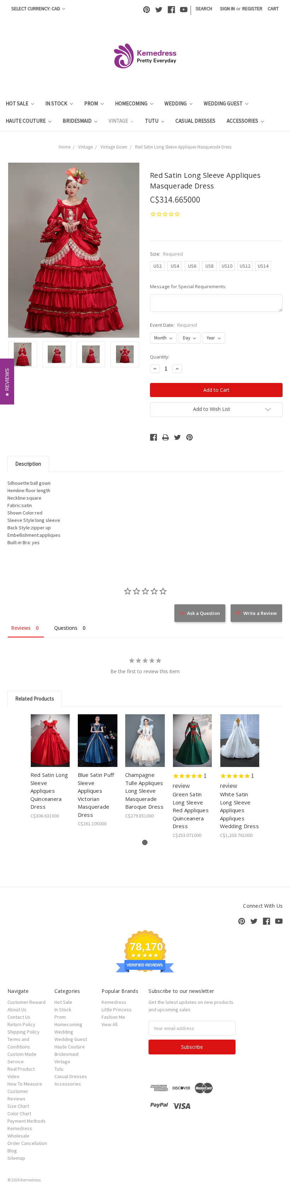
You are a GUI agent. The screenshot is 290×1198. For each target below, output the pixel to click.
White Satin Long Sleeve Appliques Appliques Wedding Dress (239, 810)
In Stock (56, 103)
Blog (12, 1150)
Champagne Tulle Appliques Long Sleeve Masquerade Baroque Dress (144, 790)
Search (204, 8)
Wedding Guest (224, 103)
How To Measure (24, 1084)
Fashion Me (113, 1017)
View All (109, 1024)
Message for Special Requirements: (188, 286)
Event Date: (173, 325)
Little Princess (117, 1009)
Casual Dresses (195, 120)
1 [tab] (144, 842)
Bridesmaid (78, 120)
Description (28, 463)
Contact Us (18, 1017)
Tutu (152, 120)
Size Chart (18, 1106)
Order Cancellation (27, 1143)
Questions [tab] (65, 627)
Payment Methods (26, 1121)
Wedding (176, 103)
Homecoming (132, 103)
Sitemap (16, 1158)
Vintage (119, 120)
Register (252, 8)
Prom (91, 103)
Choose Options (50, 746)
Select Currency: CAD (36, 8)
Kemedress (114, 1002)
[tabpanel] (50, 766)
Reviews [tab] (20, 627)
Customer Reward (26, 1002)
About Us (17, 1009)
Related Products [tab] (34, 698)
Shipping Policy (23, 1032)
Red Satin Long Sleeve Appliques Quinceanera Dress (49, 790)
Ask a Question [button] (203, 613)
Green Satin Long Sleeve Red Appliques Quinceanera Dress (191, 810)
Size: (166, 254)
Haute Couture (26, 120)
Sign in (227, 8)
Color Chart (19, 1113)
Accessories (243, 120)
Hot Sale (17, 103)
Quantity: (159, 357)
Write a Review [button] (260, 613)
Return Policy (21, 1024)
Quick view (50, 732)
